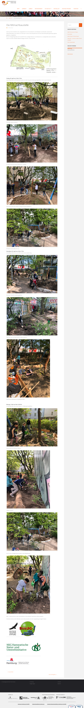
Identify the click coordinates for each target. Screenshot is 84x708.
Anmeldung (32, 681)
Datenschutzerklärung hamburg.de (38, 704)
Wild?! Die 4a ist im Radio (73, 32)
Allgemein (10, 18)
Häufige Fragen (32, 683)
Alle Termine (70, 54)
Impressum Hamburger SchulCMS (23, 704)
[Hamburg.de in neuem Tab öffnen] (35, 698)
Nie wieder (70, 34)
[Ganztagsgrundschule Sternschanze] (9, 3)
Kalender (59, 683)
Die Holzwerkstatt (71, 42)
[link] (81, 8)
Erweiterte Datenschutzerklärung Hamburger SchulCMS (56, 704)
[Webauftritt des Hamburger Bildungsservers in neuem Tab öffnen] (24, 698)
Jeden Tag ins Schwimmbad (73, 36)
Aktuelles (59, 681)
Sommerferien (71, 50)
